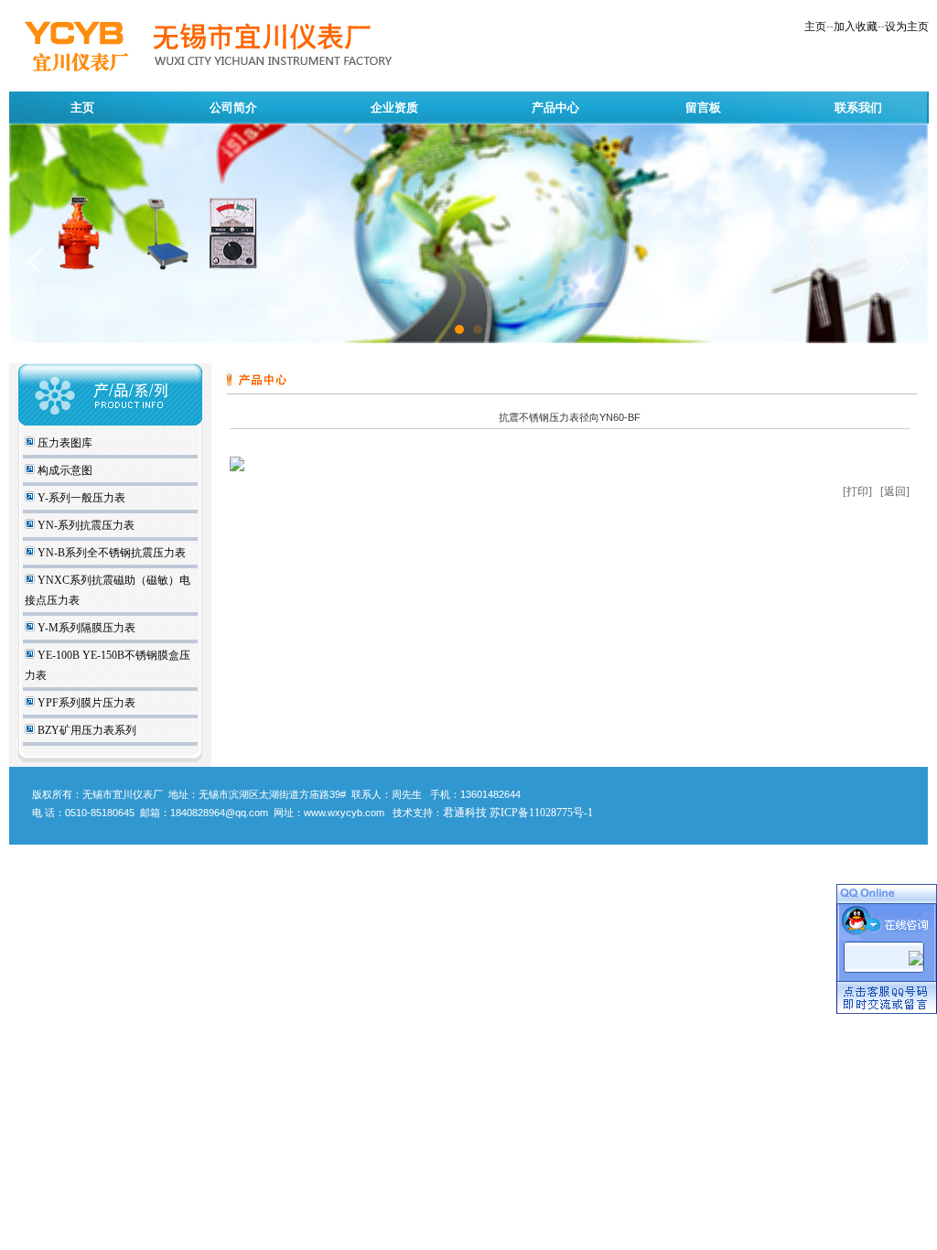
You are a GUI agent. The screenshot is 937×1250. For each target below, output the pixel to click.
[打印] (857, 491)
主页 (815, 26)
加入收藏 (856, 26)
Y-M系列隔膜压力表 (85, 627)
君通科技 (465, 812)
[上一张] (35, 261)
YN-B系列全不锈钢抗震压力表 (110, 552)
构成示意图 (63, 470)
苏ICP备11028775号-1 (541, 812)
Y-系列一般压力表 (80, 497)
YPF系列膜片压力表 (85, 702)
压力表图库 (63, 442)
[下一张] (901, 261)
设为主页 (907, 26)
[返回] (895, 491)
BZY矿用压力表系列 (85, 730)
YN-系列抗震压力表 (85, 525)
